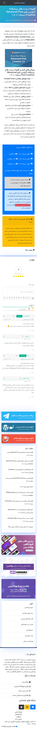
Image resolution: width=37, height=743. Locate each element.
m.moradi (26, 316)
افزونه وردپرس (26, 20)
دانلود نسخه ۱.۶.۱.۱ (24, 154)
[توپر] (4, 297)
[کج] (7, 297)
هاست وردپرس (10, 726)
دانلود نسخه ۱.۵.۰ (24, 159)
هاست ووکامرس (29, 636)
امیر (28, 356)
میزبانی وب (25, 682)
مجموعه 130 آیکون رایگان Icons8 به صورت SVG (20, 527)
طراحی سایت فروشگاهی (27, 625)
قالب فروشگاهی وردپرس (27, 619)
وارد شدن (31, 285)
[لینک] (23, 297)
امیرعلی (25, 320)
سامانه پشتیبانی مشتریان (22, 205)
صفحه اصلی (18, 712)
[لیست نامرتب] (16, 297)
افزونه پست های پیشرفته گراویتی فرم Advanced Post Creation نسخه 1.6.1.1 (21, 12)
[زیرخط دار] (9, 297)
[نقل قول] (19, 297)
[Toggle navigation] (4, 3)
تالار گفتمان (18, 714)
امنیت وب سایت (23, 691)
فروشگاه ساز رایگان (28, 641)
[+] (28, 297)
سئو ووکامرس (29, 630)
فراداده (3, 726)
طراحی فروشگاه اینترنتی (21, 686)
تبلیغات (18, 717)
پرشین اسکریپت (19, 3)
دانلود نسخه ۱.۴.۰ (25, 164)
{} (26, 297)
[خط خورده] (12, 297)
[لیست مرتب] (14, 297)
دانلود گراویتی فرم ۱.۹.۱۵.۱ (26, 487)
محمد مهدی (24, 359)
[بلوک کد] (21, 297)
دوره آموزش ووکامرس (27, 613)
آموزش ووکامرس (29, 608)
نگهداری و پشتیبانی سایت (20, 695)
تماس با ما (18, 719)
